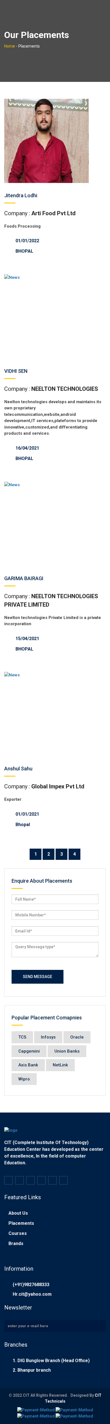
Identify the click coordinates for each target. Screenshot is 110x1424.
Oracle (77, 1037)
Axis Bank (28, 1065)
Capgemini (29, 1051)
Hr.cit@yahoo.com (32, 1294)
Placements (21, 1223)
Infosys (48, 1037)
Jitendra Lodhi (20, 195)
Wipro (24, 1079)
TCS (22, 1037)
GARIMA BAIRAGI (23, 578)
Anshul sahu (18, 769)
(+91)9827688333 (31, 1284)
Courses (17, 1233)
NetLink (60, 1065)
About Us (18, 1213)
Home (9, 46)
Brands (15, 1243)
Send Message (37, 976)
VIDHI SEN (15, 371)
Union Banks (67, 1051)
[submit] (99, 1326)
